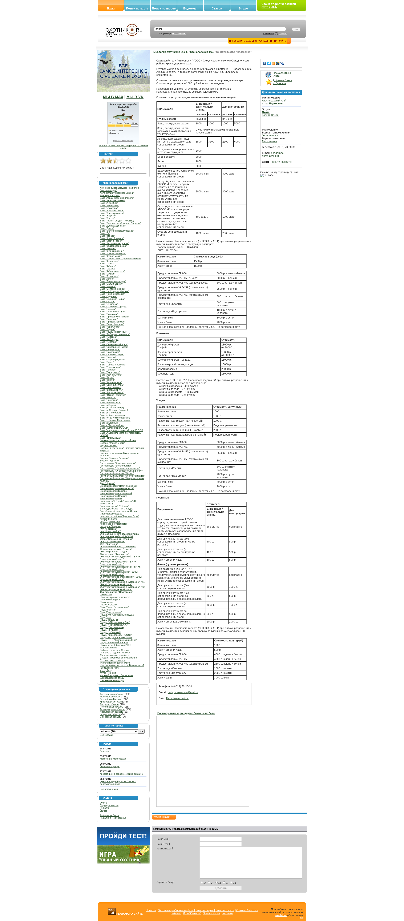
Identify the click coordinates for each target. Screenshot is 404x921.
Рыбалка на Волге (109, 815)
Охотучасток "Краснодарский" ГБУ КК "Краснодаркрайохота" (120, 567)
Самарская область (110, 717)
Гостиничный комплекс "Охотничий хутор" (122, 475)
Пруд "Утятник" (108, 609)
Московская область (111, 696)
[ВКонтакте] (264, 63)
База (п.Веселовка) (110, 402)
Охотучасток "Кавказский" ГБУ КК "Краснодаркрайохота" (118, 562)
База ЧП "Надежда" (110, 438)
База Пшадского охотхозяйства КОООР (121, 430)
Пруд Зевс (105, 617)
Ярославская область (111, 711)
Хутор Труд (106, 670)
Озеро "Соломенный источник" (116, 539)
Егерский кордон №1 (111, 498)
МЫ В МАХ (113, 97)
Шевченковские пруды (112, 680)
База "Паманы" (108, 309)
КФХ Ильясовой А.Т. (110, 531)
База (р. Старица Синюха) (114, 410)
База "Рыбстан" (108, 342)
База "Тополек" (108, 369)
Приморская (106, 602)
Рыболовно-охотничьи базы (169, 52)
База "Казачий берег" (111, 241)
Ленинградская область (112, 709)
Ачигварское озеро (110, 195)
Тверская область (109, 704)
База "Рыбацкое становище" (115, 334)
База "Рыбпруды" (109, 339)
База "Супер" (107, 362)
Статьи (217, 8)
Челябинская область (111, 706)
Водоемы (190, 8)
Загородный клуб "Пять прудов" (117, 508)
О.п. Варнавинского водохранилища (119, 534)
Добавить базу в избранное (282, 82)
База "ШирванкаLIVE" (111, 390)
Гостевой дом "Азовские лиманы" (118, 463)
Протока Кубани (108, 604)
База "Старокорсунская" (113, 359)
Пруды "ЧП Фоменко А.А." (114, 625)
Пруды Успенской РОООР (114, 642)
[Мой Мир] (278, 63)
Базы (111, 8)
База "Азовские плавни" (112, 200)
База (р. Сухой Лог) (110, 412)
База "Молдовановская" (112, 289)
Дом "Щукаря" (107, 483)
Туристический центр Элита (115, 662)
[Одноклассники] (273, 63)
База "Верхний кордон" (112, 213)
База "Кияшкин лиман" (112, 251)
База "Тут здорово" (110, 372)
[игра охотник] (123, 862)
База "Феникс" (107, 380)
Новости (151, 910)
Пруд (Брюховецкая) (111, 612)
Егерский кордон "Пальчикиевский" (118, 486)
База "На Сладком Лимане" (114, 291)
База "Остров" (107, 301)
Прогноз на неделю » (123, 141)
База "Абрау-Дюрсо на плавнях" (117, 198)
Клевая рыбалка (108, 518)
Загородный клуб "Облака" (114, 506)
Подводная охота (109, 805)
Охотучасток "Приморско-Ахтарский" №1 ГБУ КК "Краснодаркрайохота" (122, 583)
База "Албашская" (109, 205)
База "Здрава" (107, 236)
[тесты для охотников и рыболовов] (123, 844)
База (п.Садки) (108, 405)
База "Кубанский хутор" (112, 271)
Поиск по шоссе (164, 8)
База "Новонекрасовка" (112, 294)
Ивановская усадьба (111, 513)
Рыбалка (104, 807)
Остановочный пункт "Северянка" (118, 546)
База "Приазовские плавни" (114, 316)
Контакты (227, 913)
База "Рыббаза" (108, 337)
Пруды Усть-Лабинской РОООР (117, 645)
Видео (243, 8)
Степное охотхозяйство (112, 660)
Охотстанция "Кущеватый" (114, 554)
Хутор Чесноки (108, 673)
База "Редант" (107, 329)
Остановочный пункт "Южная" (116, 549)
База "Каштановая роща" (113, 246)
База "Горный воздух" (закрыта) (117, 220)
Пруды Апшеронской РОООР (116, 635)
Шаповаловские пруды (112, 678)
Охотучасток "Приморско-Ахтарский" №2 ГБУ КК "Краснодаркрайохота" (122, 588)
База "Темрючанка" (110, 367)
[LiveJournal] (282, 63)
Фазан (275, 115)
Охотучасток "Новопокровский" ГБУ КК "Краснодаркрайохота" (121, 578)
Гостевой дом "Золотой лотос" (116, 465)
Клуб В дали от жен (110, 521)
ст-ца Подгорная (272, 103)
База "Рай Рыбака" (110, 326)
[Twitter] (269, 63)
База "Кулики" (107, 273)
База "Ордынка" (108, 296)
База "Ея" (105, 233)
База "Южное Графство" (113, 395)
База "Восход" (107, 218)
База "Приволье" (109, 319)
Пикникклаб (106, 594)
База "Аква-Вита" (109, 203)
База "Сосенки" (108, 357)
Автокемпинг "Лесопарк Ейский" (117, 193)
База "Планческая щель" (113, 311)
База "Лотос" (107, 278)
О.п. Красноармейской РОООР (116, 536)
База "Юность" (108, 397)
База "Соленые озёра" (112, 354)
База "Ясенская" (109, 400)
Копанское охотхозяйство (114, 523)
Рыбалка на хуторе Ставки (114, 650)
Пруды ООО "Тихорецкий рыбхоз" (118, 640)
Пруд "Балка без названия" (114, 607)
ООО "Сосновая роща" (112, 541)
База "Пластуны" (109, 314)
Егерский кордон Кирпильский (116, 493)
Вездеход (105, 751)
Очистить (283, 34)
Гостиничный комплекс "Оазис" (117, 473)
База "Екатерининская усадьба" (117, 230)
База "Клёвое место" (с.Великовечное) (120, 258)
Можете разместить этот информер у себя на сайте (123, 146)
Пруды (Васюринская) (112, 627)
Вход (301, 917)
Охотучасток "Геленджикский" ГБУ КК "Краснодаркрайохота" (120, 557)
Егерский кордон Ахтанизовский (117, 488)
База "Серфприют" (110, 349)
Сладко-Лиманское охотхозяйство (118, 657)
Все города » (107, 735)
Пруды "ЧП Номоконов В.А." (115, 622)
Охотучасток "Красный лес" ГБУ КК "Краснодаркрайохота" (119, 573)
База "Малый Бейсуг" (111, 284)
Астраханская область (112, 694)
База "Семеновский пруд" (114, 344)
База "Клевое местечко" (113, 253)
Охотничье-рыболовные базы (176, 910)
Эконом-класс (270, 135)
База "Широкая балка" (112, 392)
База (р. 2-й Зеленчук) (112, 407)
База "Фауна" (107, 377)
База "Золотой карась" (112, 238)
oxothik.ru (281, 915)
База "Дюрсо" (107, 228)
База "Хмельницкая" (111, 382)
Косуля (266, 115)
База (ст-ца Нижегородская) (115, 417)
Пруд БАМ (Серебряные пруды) (117, 614)
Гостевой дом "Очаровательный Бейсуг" (121, 470)
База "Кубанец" (108, 266)
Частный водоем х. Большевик (116, 675)
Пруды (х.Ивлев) (109, 630)
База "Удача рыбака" (111, 374)
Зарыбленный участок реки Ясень (118, 511)
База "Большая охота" (112, 210)
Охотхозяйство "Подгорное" (116, 592)
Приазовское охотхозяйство (115, 597)
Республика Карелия (111, 699)
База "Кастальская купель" (114, 243)
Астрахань (179, 33)
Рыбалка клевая (108, 647)
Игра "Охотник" (192, 913)
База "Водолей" (108, 215)
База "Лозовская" (109, 276)
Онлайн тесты (211, 913)
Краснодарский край (111, 701)
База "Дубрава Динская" (113, 225)
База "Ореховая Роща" (112, 299)
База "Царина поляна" (112, 385)
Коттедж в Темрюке (110, 526)
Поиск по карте (137, 8)
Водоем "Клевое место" (112, 443)
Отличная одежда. (110, 766)
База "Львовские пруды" (113, 281)
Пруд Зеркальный (109, 619)
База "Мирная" (108, 286)
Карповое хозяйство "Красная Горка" (119, 516)
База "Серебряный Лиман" (114, 347)
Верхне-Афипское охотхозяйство (118, 440)
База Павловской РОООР (114, 428)
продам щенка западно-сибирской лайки (121, 774)
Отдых (103, 810)
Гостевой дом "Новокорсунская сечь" (120, 468)
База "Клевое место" (111, 256)
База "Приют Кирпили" (112, 324)
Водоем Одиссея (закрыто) (114, 458)
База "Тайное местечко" (113, 364)
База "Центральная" (110, 387)
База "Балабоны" (109, 208)
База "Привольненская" (112, 321)
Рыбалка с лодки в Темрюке (115, 652)
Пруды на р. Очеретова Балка (116, 637)
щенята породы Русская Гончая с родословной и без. (118, 782)
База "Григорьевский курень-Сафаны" (120, 223)
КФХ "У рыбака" (108, 529)
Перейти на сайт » (177, 698)
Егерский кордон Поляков (113, 496)
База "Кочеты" (107, 263)
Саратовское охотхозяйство (115, 655)
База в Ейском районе (112, 425)
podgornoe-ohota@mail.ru (183, 692)
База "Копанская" (109, 261)
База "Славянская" (110, 352)
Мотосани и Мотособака (113, 758)
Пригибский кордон (110, 599)
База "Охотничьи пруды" (113, 306)
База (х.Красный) (109, 422)
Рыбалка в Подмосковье (113, 818)
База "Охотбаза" (109, 304)
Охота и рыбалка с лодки (113, 551)
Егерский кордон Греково (113, 491)
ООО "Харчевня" (109, 544)
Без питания (269, 141)
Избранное (268, 33)
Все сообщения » (109, 789)
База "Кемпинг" (108, 248)
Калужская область (110, 714)
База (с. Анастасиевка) (112, 415)
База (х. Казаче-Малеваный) (115, 420)
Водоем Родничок (109, 460)
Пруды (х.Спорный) (110, 632)
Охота (103, 802)
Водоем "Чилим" (108, 445)
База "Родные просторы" (113, 332)
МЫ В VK (135, 97)
